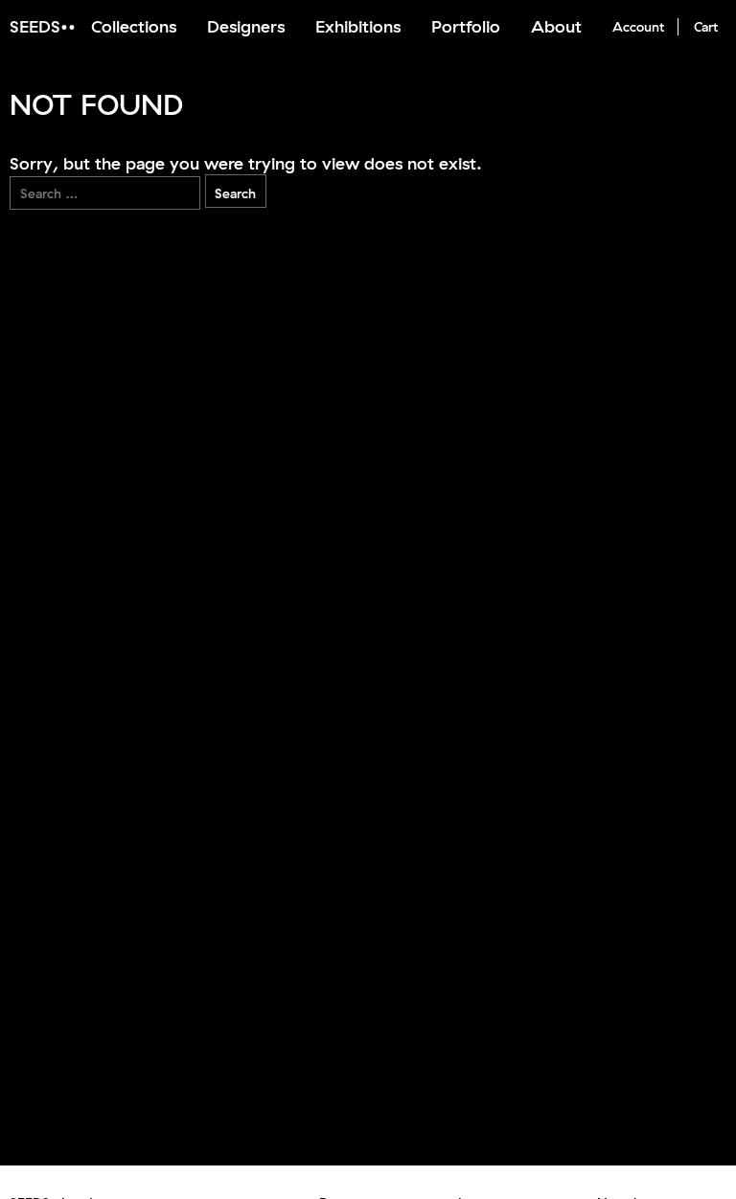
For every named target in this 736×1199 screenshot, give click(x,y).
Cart (706, 26)
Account (638, 26)
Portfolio (465, 26)
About (556, 26)
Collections (133, 26)
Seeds (35, 26)
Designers (246, 26)
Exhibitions (358, 26)
